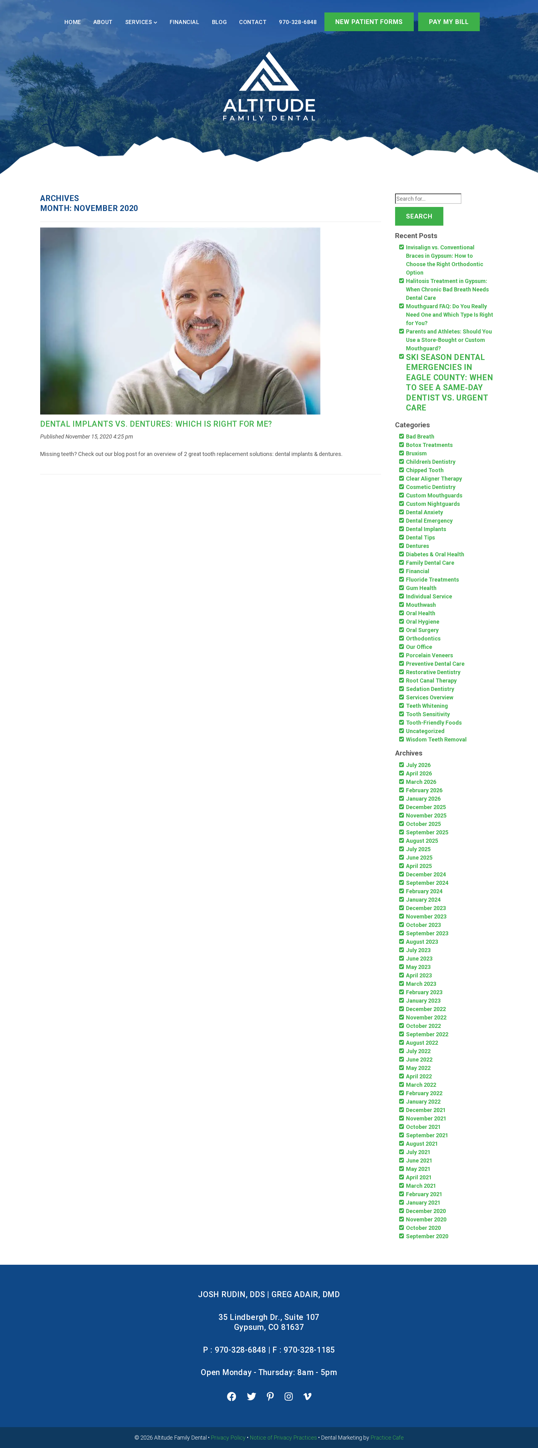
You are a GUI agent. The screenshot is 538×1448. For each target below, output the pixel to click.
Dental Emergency (429, 520)
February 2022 (424, 1093)
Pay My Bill (449, 22)
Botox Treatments (429, 445)
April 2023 (419, 975)
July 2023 (418, 950)
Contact (253, 22)
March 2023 (421, 984)
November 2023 (426, 916)
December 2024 (426, 874)
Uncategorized (425, 731)
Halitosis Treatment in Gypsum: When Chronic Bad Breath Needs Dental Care (447, 289)
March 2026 (421, 782)
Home (72, 22)
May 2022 (418, 1068)
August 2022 (422, 1042)
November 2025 (426, 815)
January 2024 (423, 899)
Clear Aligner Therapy (434, 478)
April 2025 (419, 866)
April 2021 (419, 1177)
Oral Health (420, 613)
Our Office (419, 647)
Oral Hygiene (422, 621)
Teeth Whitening (427, 705)
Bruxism (416, 453)
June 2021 (419, 1160)
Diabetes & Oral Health (435, 554)
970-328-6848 (298, 22)
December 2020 (426, 1211)
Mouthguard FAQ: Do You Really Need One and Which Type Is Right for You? (449, 314)
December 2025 (426, 807)
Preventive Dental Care (435, 663)
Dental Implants (426, 529)
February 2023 (424, 992)
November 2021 (426, 1118)
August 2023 (422, 941)
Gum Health (421, 588)
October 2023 (423, 925)
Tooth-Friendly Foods (434, 722)
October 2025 (423, 824)
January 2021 (423, 1202)
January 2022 (423, 1101)
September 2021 (427, 1135)
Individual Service (429, 596)
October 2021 (423, 1127)
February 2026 (424, 790)
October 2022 (423, 1026)
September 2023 (427, 933)
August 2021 (422, 1143)
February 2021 (424, 1194)
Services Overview (429, 697)
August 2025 (422, 840)
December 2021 (426, 1110)
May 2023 (418, 967)
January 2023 (423, 1000)
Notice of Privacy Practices (283, 1437)
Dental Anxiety (424, 512)
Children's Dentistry (430, 461)
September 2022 (427, 1034)
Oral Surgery (422, 630)
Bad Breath (420, 436)
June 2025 (419, 857)
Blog (219, 22)
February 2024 (424, 891)
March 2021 (421, 1185)
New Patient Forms (369, 22)
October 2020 (423, 1228)
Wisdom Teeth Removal (436, 739)
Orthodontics (423, 638)
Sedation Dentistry (430, 689)
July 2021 (418, 1152)
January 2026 (423, 798)
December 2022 (426, 1009)
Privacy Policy (228, 1437)
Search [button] (419, 216)
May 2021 (418, 1169)
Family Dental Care (430, 562)
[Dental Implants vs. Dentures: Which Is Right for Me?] (180, 322)
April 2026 (419, 773)
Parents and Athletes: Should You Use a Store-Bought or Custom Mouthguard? (449, 340)
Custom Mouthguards (434, 495)
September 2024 (427, 883)
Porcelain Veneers (429, 655)
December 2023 (426, 908)
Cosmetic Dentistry (430, 487)
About (103, 22)
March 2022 (421, 1084)
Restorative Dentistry (433, 672)
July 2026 (418, 765)
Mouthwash (421, 605)
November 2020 (426, 1219)
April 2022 (419, 1076)
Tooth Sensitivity (428, 714)
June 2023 (419, 958)
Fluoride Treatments (432, 579)
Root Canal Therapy (431, 680)
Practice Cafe (387, 1437)
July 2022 (418, 1051)
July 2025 (418, 849)
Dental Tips (420, 537)
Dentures (417, 546)
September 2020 (427, 1236)
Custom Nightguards (433, 504)
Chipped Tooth (425, 470)
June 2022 (419, 1059)
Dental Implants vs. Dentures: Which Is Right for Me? (156, 424)
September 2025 (427, 832)
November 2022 (426, 1017)
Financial (184, 22)
